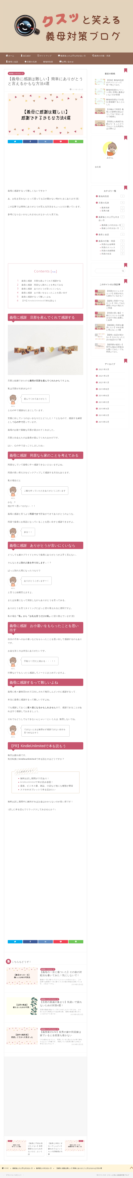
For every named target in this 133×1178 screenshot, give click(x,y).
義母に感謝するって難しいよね (36, 296)
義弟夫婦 (112, 207)
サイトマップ (46, 55)
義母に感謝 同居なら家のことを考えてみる (42, 284)
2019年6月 (104, 395)
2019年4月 (104, 408)
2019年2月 (104, 422)
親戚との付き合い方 (112, 228)
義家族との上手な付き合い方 (73, 55)
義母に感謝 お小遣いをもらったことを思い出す (44, 292)
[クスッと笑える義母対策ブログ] (66, 49)
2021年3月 (104, 369)
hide (54, 272)
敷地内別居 (48, 61)
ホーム (11, 55)
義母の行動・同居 (102, 55)
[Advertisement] (45, 167)
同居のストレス (112, 247)
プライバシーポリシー (14, 1175)
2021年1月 (104, 382)
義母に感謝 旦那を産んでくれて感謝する (41, 280)
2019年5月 (104, 402)
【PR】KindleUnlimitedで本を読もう (39, 300)
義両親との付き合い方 (16, 73)
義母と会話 (13, 61)
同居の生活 (112, 253)
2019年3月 (104, 415)
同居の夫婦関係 (112, 250)
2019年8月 (104, 389)
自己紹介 (27, 55)
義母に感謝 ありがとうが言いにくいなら (41, 288)
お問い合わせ (68, 61)
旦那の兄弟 (32, 61)
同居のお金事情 (112, 244)
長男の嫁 (112, 210)
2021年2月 (104, 375)
